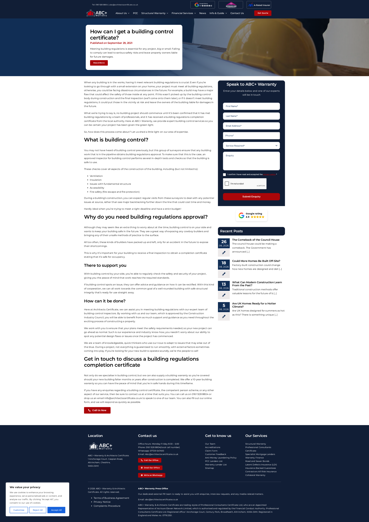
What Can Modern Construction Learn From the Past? (257, 284)
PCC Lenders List (214, 461)
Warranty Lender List (216, 464)
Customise (18, 510)
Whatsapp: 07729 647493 (151, 450)
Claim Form (211, 450)
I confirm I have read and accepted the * (252, 174)
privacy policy (269, 174)
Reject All (38, 510)
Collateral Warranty (255, 475)
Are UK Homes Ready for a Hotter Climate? (254, 305)
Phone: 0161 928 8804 (149, 447)
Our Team (210, 444)
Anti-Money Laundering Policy (221, 457)
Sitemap (209, 468)
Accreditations (212, 447)
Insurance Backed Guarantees (260, 468)
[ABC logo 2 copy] (96, 10)
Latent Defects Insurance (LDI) (261, 464)
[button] (251, 215)
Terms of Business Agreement (111, 498)
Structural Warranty (255, 444)
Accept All (56, 510)
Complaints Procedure (107, 506)
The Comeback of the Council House (255, 239)
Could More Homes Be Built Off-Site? (256, 261)
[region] (37, 499)
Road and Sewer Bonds (257, 461)
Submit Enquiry (251, 196)
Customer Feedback (215, 454)
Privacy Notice (102, 502)
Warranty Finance (254, 457)
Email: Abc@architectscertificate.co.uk (158, 454)
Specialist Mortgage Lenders (260, 454)
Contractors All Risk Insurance (260, 471)
